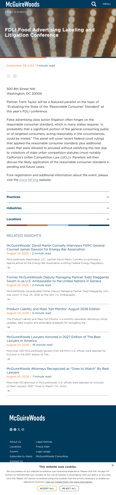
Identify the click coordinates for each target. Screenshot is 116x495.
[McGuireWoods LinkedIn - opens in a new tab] (11, 429)
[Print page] (15, 76)
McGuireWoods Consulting (52, 456)
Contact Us (16, 461)
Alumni (14, 451)
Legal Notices (44, 441)
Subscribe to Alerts (21, 456)
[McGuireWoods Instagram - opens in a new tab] (22, 429)
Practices (13, 197)
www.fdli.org (28, 180)
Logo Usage (43, 451)
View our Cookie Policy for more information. (69, 482)
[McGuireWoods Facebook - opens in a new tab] (15, 429)
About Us (15, 441)
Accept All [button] (47, 488)
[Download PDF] (8, 76)
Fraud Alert (43, 446)
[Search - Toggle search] (94, 4)
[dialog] (58, 478)
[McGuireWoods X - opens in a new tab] (19, 429)
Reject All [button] (69, 488)
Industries (14, 208)
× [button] (112, 465)
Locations (14, 219)
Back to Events (16, 12)
